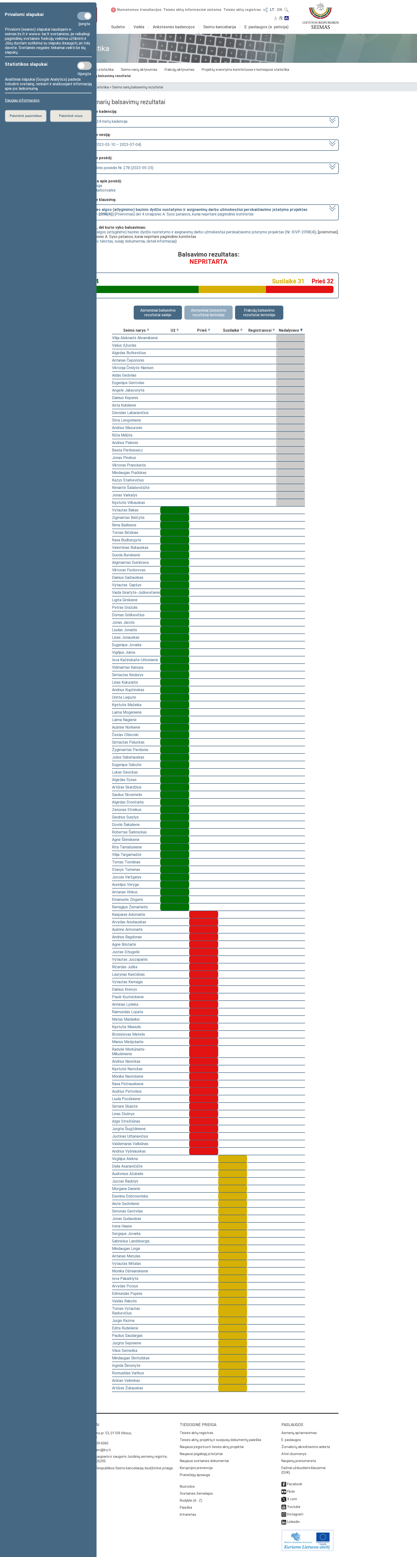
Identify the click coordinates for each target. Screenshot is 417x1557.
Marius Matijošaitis (128, 1042)
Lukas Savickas (125, 772)
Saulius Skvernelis (127, 794)
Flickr (291, 1491)
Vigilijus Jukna (123, 652)
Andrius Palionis (125, 442)
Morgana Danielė (126, 1188)
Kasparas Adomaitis (128, 914)
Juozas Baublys (125, 1181)
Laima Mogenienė (127, 712)
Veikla (138, 26)
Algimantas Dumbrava (130, 562)
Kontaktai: (89, 1424)
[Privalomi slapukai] (84, 16)
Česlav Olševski (125, 734)
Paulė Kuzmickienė (128, 997)
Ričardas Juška (124, 967)
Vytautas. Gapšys (126, 585)
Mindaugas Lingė (126, 1248)
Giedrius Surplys (125, 817)
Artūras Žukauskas (127, 1388)
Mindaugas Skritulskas (131, 1358)
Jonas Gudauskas (126, 1218)
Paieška (186, 1507)
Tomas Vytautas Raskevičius (126, 1310)
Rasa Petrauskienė (128, 1084)
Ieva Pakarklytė (125, 1278)
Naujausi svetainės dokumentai (204, 1461)
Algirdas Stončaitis (128, 802)
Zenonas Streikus (126, 809)
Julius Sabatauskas (128, 757)
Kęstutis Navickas (127, 1069)
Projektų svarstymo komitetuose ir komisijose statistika (245, 70)
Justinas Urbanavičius (130, 1136)
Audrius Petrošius (127, 1091)
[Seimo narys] (148, 330)
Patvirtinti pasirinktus (26, 116)
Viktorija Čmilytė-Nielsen (132, 368)
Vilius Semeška (124, 1350)
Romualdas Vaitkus (128, 1373)
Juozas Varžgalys (126, 877)
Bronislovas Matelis (128, 1034)
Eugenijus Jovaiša (126, 645)
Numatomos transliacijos (139, 9)
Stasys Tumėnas (126, 869)
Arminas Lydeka (125, 1004)
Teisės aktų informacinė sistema (192, 9)
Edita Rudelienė (125, 1328)
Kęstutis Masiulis (126, 1027)
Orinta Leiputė (124, 697)
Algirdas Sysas (124, 779)
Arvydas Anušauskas (129, 922)
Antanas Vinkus (125, 892)
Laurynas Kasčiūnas (128, 974)
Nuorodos (187, 1486)
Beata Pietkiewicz (127, 450)
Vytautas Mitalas (126, 1263)
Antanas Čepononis (128, 360)
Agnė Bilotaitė (124, 944)
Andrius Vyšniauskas (129, 1151)
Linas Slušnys (123, 1114)
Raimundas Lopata (127, 1012)
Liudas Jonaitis (124, 630)
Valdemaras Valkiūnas (130, 1143)
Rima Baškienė (124, 525)
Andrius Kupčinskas (128, 690)
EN (279, 9)
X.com (292, 1499)
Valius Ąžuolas (124, 345)
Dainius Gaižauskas (127, 577)
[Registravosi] (273, 330)
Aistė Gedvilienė (125, 1203)
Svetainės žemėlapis (196, 1493)
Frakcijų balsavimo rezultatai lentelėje (259, 312)
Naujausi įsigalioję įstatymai (201, 1454)
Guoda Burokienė (126, 555)
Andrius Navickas (126, 1061)
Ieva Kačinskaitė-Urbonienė (135, 660)
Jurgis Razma (123, 1320)
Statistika (101, 87)
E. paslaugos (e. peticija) (266, 26)
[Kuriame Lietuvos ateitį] (307, 1550)
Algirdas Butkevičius (129, 353)
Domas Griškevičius (128, 615)
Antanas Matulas (126, 1256)
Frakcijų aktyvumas (180, 70)
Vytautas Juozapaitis (130, 959)
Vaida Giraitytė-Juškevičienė (136, 592)
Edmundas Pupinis (127, 1293)
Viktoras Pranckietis (129, 465)
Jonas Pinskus (124, 457)
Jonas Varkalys (124, 495)
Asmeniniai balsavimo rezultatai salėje (158, 312)
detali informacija (160, 241)
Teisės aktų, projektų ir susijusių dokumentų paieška (220, 1440)
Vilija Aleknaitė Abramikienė (135, 338)
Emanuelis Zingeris (127, 899)
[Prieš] (209, 330)
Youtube (293, 1507)
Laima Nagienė (124, 720)
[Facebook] (283, 1484)
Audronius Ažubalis (127, 1173)
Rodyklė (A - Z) (191, 1500)
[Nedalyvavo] (301, 330)
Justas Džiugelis (126, 952)
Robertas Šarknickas (129, 832)
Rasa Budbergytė (126, 540)
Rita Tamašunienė (127, 847)
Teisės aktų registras (242, 9)
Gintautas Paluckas (128, 742)
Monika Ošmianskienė (130, 1271)
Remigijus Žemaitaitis (130, 907)
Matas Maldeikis (126, 1019)
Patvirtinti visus (71, 116)
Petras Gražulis (125, 607)
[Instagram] (283, 1514)
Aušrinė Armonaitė (127, 929)
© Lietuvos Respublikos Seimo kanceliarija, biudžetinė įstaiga (125, 1468)
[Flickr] (283, 1491)
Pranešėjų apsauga (195, 1475)
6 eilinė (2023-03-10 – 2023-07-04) (111, 144)
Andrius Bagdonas (127, 937)
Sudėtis (118, 26)
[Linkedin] (283, 1522)
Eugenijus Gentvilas (128, 382)
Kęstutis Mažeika (126, 705)
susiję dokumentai (130, 241)
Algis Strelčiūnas (126, 1121)
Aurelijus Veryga (125, 884)
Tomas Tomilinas (126, 862)
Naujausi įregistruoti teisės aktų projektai (212, 1447)
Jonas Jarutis (123, 622)
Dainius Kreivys (124, 989)
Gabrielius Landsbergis (131, 1241)
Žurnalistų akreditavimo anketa (305, 1447)
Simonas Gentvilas (127, 1211)
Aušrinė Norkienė (126, 727)
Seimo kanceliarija (219, 26)
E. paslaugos (291, 1440)
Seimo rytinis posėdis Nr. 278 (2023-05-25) (117, 167)
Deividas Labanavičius (130, 412)
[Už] (177, 330)
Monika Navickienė (127, 1076)
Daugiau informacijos (22, 100)
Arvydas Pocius (125, 1286)
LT (272, 9)
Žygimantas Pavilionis (130, 749)
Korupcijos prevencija (196, 1468)
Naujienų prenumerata (298, 1461)
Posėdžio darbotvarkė (97, 190)
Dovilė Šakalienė (126, 824)
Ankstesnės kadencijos (174, 26)
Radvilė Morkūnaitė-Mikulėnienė (129, 1051)
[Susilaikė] (241, 330)
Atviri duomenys (293, 1454)
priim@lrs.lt (102, 1450)
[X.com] (283, 1499)
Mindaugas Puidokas (129, 472)
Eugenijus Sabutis (126, 764)
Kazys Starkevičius (128, 480)
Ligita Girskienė (125, 600)
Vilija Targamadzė (126, 854)
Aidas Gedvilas (124, 375)
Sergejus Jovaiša (126, 1233)
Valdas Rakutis (124, 1301)
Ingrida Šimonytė (126, 1365)
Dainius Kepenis (125, 397)
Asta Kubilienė (124, 405)
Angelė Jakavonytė (128, 390)
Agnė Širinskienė (125, 839)
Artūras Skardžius (126, 787)
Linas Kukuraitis (125, 682)
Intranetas (188, 1514)
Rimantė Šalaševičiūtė (131, 487)
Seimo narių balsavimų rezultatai (104, 76)
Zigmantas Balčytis (128, 517)
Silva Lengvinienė (126, 420)
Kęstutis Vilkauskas (128, 502)
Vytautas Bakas (125, 510)
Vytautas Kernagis (127, 982)
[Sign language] (281, 18)
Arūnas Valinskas (126, 1380)
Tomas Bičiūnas (125, 532)
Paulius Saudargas (127, 1335)
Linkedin (293, 1522)
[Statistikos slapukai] (84, 66)
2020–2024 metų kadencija (104, 121)
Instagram (295, 1514)
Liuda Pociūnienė (126, 1099)
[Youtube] (283, 1507)
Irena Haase (122, 1226)
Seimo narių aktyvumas (139, 70)
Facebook (294, 1484)
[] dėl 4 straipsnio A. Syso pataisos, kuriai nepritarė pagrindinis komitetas (194, 211)
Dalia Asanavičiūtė (127, 1166)
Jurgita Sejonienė (126, 1343)
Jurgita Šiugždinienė (129, 1128)
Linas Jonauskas (125, 637)
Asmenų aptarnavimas (299, 1433)
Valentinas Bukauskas (130, 547)
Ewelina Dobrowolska (130, 1196)
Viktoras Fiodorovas (129, 570)
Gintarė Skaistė (125, 1106)
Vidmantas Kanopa (127, 667)
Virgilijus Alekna (125, 1158)
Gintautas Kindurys (127, 675)
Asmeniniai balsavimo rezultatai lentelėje (208, 312)
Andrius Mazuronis (127, 427)
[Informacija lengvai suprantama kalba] (287, 18)
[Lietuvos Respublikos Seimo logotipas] (320, 15)
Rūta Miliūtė (122, 435)
